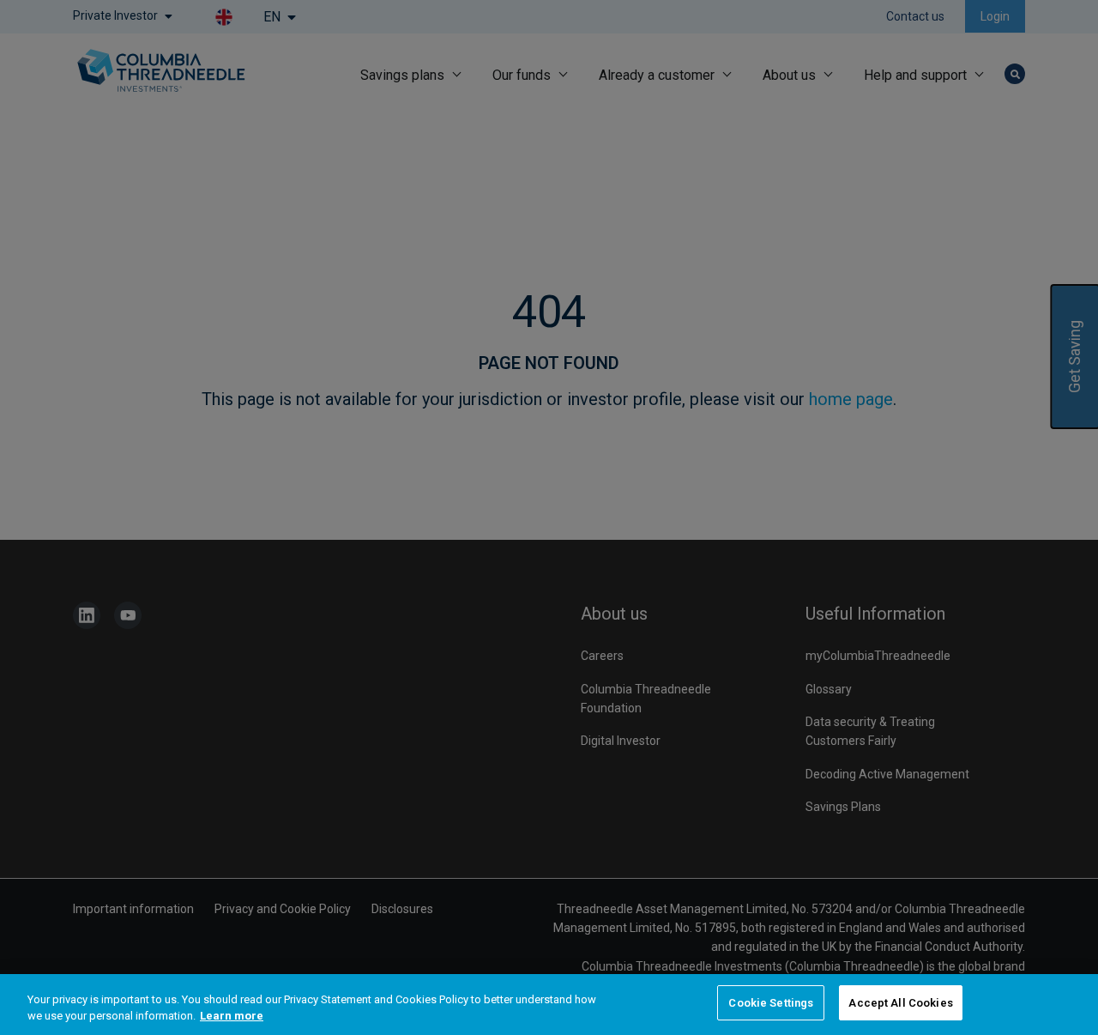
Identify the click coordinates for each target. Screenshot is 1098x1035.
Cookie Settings (770, 1002)
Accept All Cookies (900, 1002)
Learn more (231, 1016)
